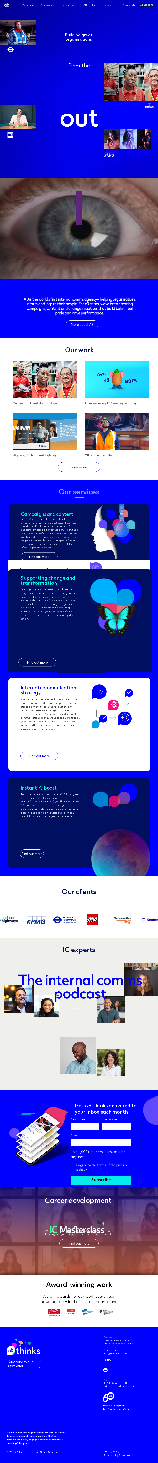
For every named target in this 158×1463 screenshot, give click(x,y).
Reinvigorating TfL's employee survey (111, 403)
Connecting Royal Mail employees (36, 403)
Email (74, 1135)
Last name (109, 1119)
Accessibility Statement (118, 1455)
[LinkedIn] (105, 1370)
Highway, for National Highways (35, 455)
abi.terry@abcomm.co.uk (119, 1344)
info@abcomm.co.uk (115, 1353)
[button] (151, 1271)
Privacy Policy (111, 1452)
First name (78, 1119)
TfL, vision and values (100, 455)
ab (6, 5)
